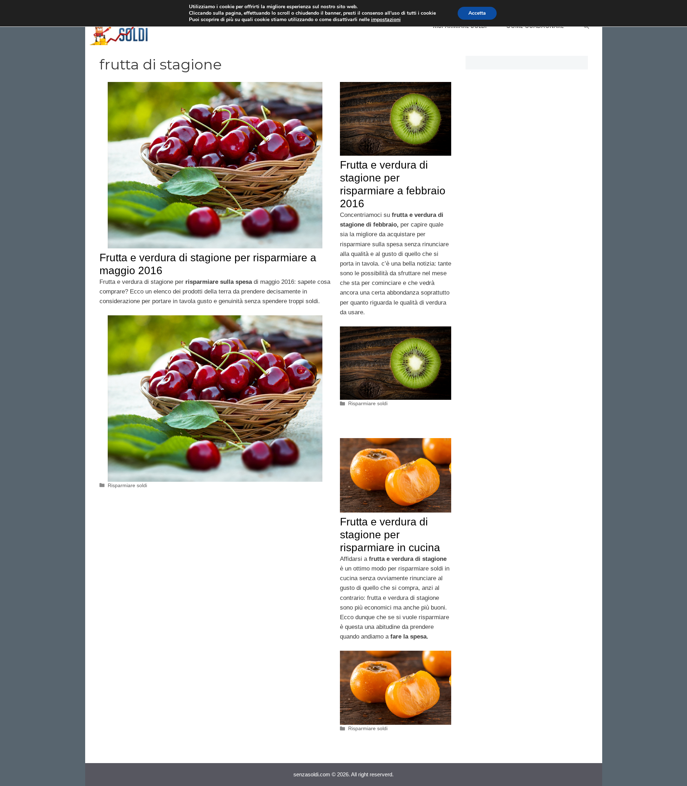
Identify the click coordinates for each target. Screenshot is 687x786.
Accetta (477, 13)
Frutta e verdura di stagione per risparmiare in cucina (390, 534)
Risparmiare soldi (127, 485)
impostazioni (386, 19)
